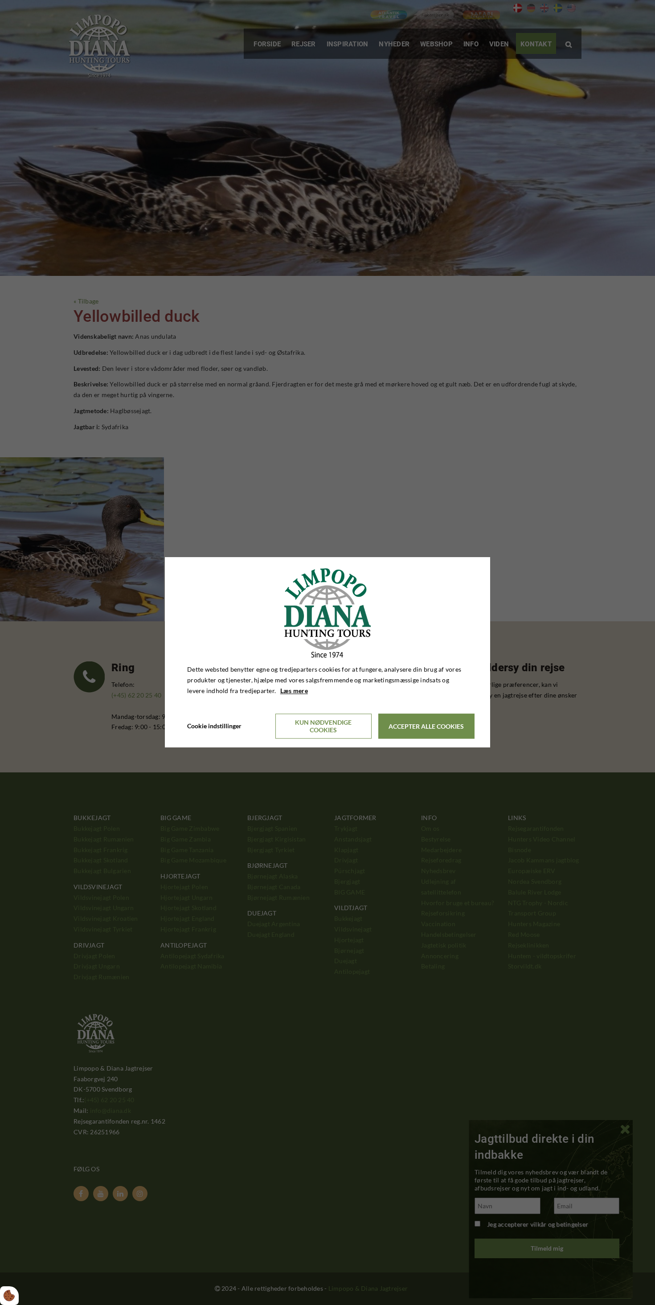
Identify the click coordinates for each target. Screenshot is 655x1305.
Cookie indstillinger (214, 726)
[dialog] (327, 652)
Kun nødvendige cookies (323, 726)
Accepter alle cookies (426, 726)
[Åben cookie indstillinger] (9, 1295)
